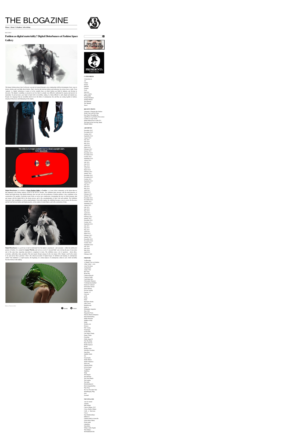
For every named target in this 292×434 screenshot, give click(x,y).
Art (85, 81)
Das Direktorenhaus (89, 415)
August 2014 (87, 160)
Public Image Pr (88, 339)
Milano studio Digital (90, 428)
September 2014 (88, 158)
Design (86, 84)
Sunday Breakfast (89, 98)
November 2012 (88, 200)
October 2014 (87, 156)
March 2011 (87, 233)
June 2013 (87, 186)
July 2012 (86, 207)
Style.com (86, 363)
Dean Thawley (88, 288)
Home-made (87, 422)
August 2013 (87, 183)
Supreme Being (88, 365)
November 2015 (88, 132)
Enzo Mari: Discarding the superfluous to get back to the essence (94, 115)
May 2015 (87, 143)
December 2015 (88, 130)
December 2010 (88, 239)
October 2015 (87, 134)
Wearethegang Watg (89, 391)
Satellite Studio (88, 354)
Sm (85, 356)
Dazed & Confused (89, 285)
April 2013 (87, 190)
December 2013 (88, 175)
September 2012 (88, 203)
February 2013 (88, 194)
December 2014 (88, 153)
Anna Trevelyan (88, 266)
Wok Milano (87, 430)
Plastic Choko (88, 335)
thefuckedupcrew (88, 384)
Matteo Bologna (88, 318)
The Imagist (87, 374)
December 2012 (88, 198)
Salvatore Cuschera (89, 350)
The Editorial (87, 101)
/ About (12, 27)
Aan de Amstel (88, 401)
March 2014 (87, 170)
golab (85, 296)
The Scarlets (87, 380)
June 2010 (87, 248)
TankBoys (87, 371)
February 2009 (88, 254)
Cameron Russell (88, 275)
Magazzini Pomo (88, 313)
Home (7, 27)
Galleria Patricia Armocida (91, 418)
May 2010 (87, 250)
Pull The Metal (88, 341)
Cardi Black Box (88, 279)
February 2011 (88, 235)
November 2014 (88, 155)
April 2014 (87, 168)
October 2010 (87, 243)
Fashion (86, 88)
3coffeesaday (87, 260)
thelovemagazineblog (89, 386)
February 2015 (88, 149)
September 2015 (88, 136)
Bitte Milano (87, 405)
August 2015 (87, 138)
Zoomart (86, 395)
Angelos (86, 403)
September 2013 (88, 181)
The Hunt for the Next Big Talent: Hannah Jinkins (93, 123)
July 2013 (86, 185)
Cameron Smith (88, 277)
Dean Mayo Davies (89, 286)
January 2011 (87, 237)
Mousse (86, 326)
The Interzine (87, 376)
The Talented (87, 103)
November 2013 (88, 177)
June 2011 (87, 228)
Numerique (87, 330)
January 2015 (87, 151)
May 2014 (87, 166)
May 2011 (87, 230)
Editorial (86, 86)
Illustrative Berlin (88, 301)
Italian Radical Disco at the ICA (92, 120)
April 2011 (87, 231)
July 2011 (86, 226)
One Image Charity (89, 333)
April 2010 (87, 252)
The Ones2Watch (88, 378)
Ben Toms (87, 271)
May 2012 (87, 211)
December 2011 (88, 220)
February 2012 (88, 216)
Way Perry (87, 388)
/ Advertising (26, 27)
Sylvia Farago (88, 367)
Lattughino (87, 424)
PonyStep (86, 337)
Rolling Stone (87, 348)
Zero (85, 393)
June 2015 (87, 141)
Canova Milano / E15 (90, 407)
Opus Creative (88, 94)
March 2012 (87, 214)
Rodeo (86, 346)
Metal (85, 322)
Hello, (85, 300)
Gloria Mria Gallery (89, 420)
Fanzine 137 (87, 292)
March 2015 (87, 147)
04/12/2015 (8, 32)
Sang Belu (87, 352)
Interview (86, 92)
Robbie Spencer (88, 345)
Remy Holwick (88, 343)
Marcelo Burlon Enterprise (91, 314)
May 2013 (87, 188)
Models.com (87, 324)
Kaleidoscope (87, 305)
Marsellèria (87, 426)
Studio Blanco (88, 359)
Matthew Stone (88, 320)
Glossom (86, 294)
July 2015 (86, 140)
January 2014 (87, 173)
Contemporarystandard (90, 283)
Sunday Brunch (88, 99)
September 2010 (88, 244)
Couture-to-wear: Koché (90, 118)
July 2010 (86, 246)
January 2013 (87, 196)
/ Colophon (18, 27)
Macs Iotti (87, 311)
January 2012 (87, 218)
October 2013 (87, 179)
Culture (86, 83)
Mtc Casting (87, 328)
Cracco (86, 413)
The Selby (87, 382)
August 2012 (87, 205)
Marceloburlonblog (89, 316)
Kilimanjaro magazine (90, 309)
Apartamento (87, 268)
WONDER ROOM (89, 431)
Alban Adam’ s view (89, 264)
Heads (85, 298)
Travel (85, 105)
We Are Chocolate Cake (90, 389)
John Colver (87, 303)
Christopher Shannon (90, 281)
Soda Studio (87, 358)
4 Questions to (88, 79)
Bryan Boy (87, 273)
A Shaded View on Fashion (91, 262)
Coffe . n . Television (89, 411)
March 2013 (87, 192)
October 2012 (87, 201)
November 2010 (88, 241)
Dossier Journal (88, 290)
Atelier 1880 (87, 270)
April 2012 (87, 213)
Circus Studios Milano (90, 409)
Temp (85, 373)
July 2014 (86, 162)
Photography (87, 96)
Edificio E (86, 416)
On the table (87, 331)
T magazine (87, 369)
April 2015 (87, 145)
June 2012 (87, 209)
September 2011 (88, 224)
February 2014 (88, 171)
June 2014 (87, 164)
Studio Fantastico (88, 361)
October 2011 (87, 222)
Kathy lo (86, 307)
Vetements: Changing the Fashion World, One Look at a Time (93, 112)
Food (85, 90)
